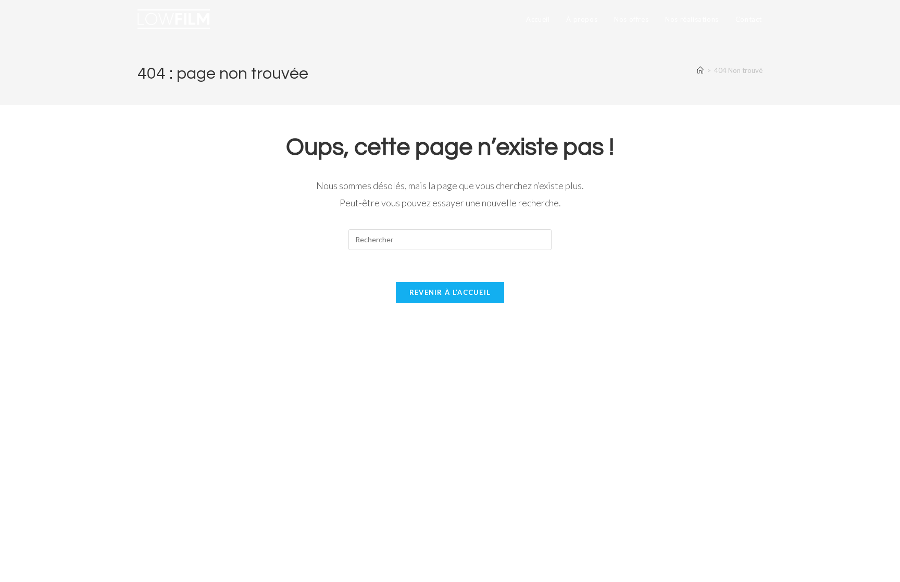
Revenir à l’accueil (450, 292)
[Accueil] (700, 70)
